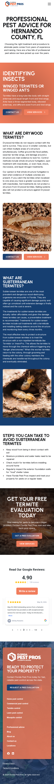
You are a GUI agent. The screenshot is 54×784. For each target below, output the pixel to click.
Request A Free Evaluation (24, 687)
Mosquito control (14, 717)
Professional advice (15, 727)
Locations (11, 746)
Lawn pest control (15, 713)
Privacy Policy (8, 763)
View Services (27, 544)
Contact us (12, 112)
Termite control (13, 708)
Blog (9, 732)
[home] (14, 4)
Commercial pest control (17, 703)
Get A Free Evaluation (27, 536)
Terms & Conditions (11, 768)
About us (11, 736)
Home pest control (15, 699)
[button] (48, 4)
